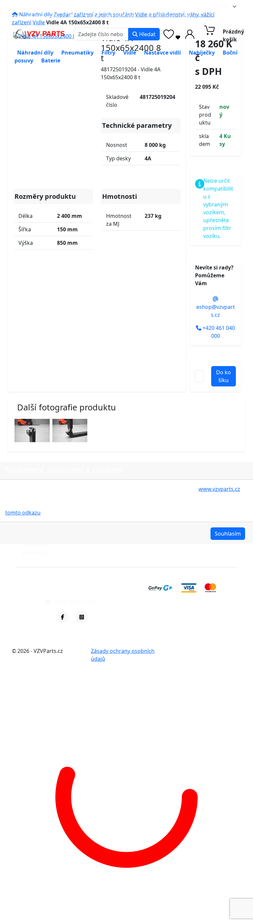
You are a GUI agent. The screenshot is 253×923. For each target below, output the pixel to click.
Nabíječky (202, 52)
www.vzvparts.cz (219, 489)
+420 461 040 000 (112, 17)
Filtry (108, 52)
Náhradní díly (35, 52)
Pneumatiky (77, 52)
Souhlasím (228, 533)
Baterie (50, 60)
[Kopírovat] (71, 17)
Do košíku (223, 376)
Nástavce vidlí (162, 52)
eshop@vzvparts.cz (41, 17)
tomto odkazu (23, 512)
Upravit (193, 533)
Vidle (129, 52)
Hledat (146, 34)
